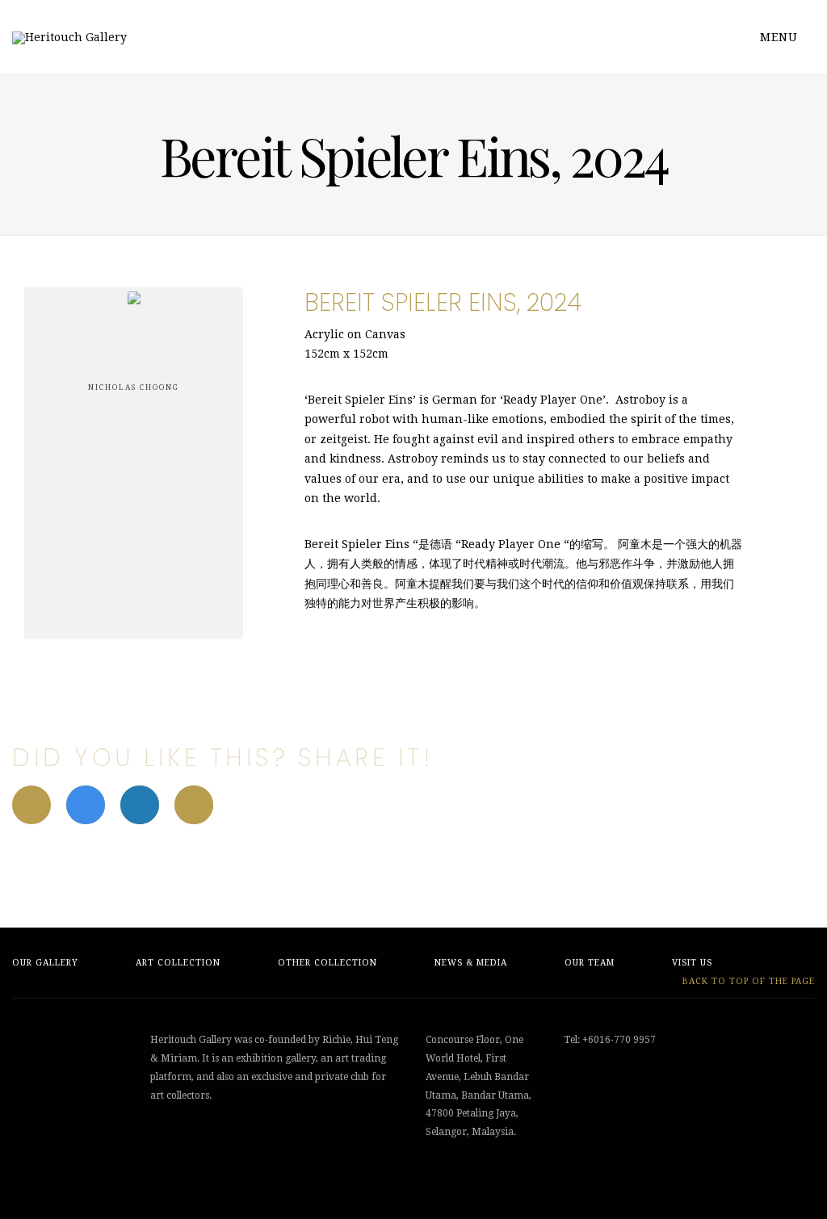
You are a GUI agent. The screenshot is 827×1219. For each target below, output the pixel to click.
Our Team (590, 962)
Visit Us (692, 962)
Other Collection (327, 962)
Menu (781, 37)
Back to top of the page (747, 981)
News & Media (470, 962)
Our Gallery (45, 962)
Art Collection (178, 962)
